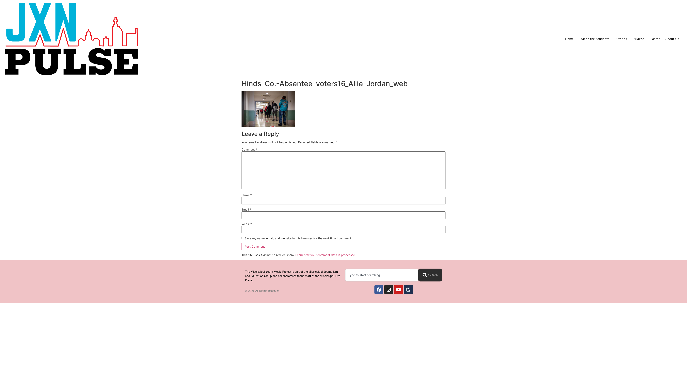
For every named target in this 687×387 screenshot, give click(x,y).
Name (247, 195)
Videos (639, 39)
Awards (654, 39)
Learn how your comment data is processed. (325, 255)
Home (569, 39)
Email (246, 209)
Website (247, 224)
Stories (621, 39)
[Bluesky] (408, 289)
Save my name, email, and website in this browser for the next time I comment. (298, 238)
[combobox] (381, 275)
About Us (672, 39)
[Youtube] (398, 289)
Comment (249, 149)
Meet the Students (595, 39)
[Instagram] (388, 289)
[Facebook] (378, 289)
